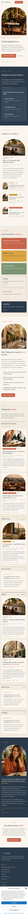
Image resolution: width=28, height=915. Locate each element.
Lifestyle (3, 874)
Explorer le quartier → (8, 395)
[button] (26, 888)
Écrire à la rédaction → (14, 840)
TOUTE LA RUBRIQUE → (6, 426)
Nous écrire (19, 2)
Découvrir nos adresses (8, 55)
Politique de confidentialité (18, 913)
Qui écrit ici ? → (5, 812)
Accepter (14, 902)
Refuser (14, 906)
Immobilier (4, 878)
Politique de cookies (8, 913)
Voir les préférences (14, 910)
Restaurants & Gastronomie (8, 867)
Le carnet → (20, 55)
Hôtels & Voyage (5, 869)
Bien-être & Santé (5, 871)
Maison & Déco (5, 876)
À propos (3, 885)
